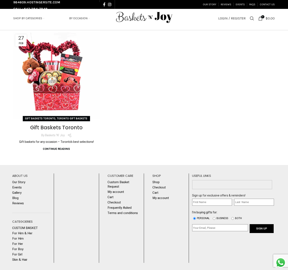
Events (17, 187)
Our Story (18, 182)
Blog (15, 198)
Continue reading (56, 148)
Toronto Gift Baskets (72, 118)
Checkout (114, 202)
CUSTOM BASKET (25, 228)
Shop (156, 182)
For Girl (17, 254)
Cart (110, 197)
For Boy (17, 249)
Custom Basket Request (118, 184)
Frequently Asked (120, 208)
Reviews (18, 203)
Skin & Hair (19, 260)
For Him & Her (22, 233)
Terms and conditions (123, 213)
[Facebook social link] (104, 4)
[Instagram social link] (110, 4)
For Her (17, 244)
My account (116, 192)
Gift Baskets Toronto (40, 118)
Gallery (17, 193)
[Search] (252, 18)
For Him (18, 238)
